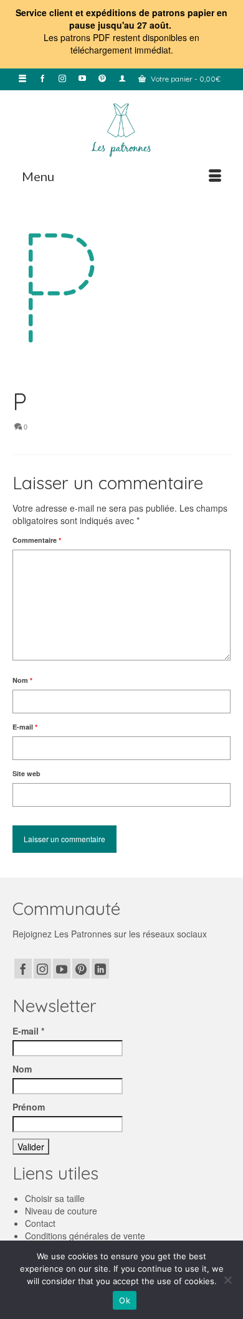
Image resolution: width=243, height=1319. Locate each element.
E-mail (24, 726)
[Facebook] (23, 969)
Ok (124, 1300)
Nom (22, 680)
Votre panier (185, 78)
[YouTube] (61, 969)
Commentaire (36, 540)
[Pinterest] (81, 969)
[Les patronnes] (121, 129)
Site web (26, 773)
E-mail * (28, 1031)
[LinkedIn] (100, 969)
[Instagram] (42, 969)
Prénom (28, 1107)
